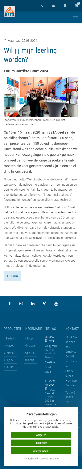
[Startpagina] (9, 11)
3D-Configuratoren (11, 367)
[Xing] (44, 303)
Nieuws (31, 345)
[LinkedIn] (33, 303)
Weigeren (41, 435)
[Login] (65, 5)
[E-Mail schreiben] (53, 5)
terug (13, 276)
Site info (54, 459)
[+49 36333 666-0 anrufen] (42, 5)
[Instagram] (21, 303)
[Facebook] (9, 303)
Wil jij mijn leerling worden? (51, 349)
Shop (29, 338)
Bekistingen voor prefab (11, 338)
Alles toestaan (41, 450)
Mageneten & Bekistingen (11, 345)
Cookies (43, 459)
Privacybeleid (30, 459)
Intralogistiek (11, 353)
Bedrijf (30, 360)
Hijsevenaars (11, 360)
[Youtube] (56, 303)
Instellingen (41, 443)
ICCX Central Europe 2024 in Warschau (51, 397)
